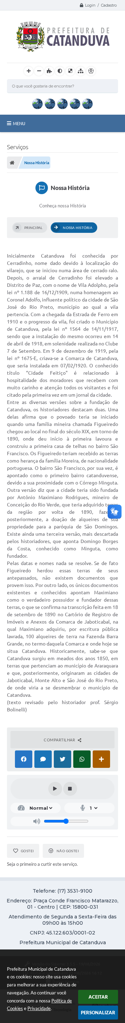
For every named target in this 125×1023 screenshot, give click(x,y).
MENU (19, 123)
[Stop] (70, 789)
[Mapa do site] (80, 71)
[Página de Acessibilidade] (90, 71)
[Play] (55, 789)
